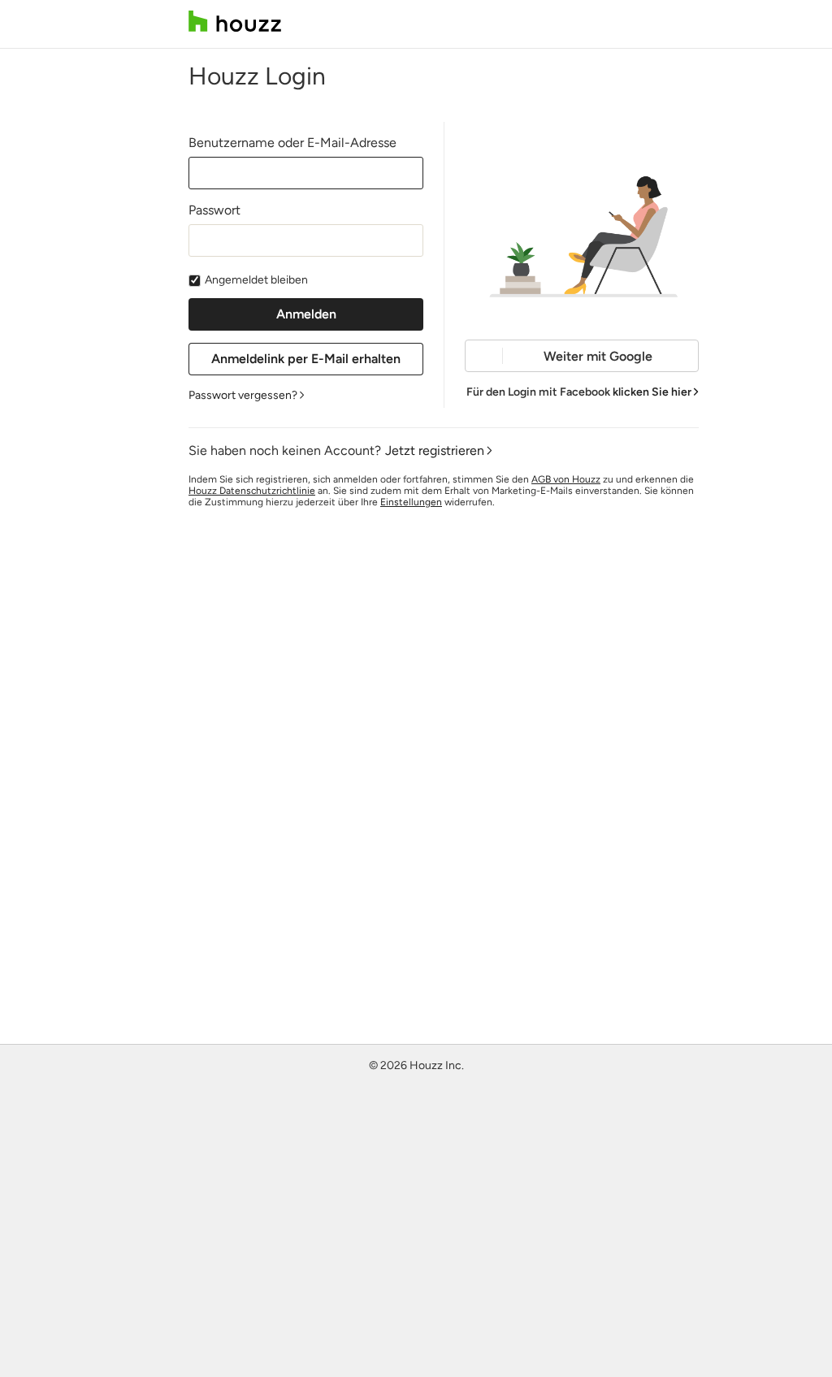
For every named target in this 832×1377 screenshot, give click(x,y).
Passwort (214, 210)
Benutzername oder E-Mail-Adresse (292, 142)
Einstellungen (411, 502)
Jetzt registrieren (434, 450)
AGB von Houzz (565, 479)
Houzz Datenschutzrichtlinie (251, 490)
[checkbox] (194, 281)
